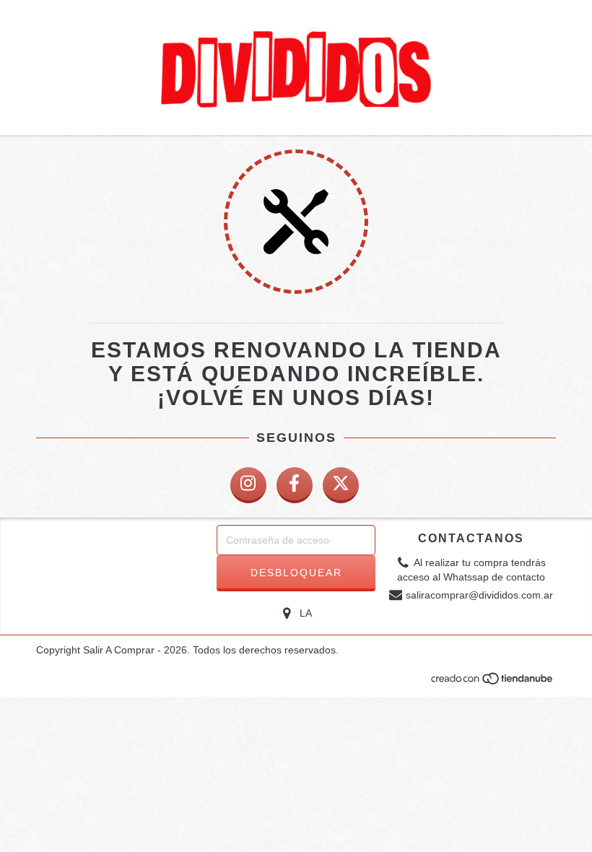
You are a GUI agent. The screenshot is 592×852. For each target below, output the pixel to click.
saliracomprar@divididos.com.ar (479, 595)
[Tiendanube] (493, 683)
